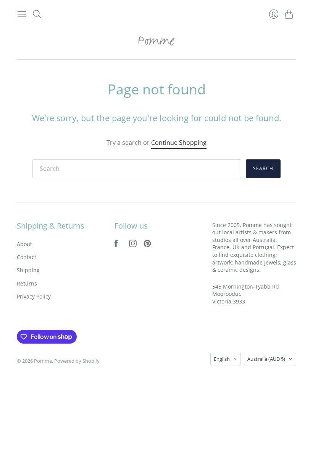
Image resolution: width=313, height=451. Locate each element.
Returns (27, 283)
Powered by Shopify (77, 360)
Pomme (43, 360)
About (24, 244)
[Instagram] (133, 245)
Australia (266, 358)
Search (263, 168)
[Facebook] (116, 245)
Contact (26, 257)
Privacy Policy (34, 296)
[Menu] (22, 14)
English (222, 358)
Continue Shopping (179, 142)
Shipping (28, 270)
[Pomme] (156, 40)
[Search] (37, 14)
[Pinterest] (147, 245)
